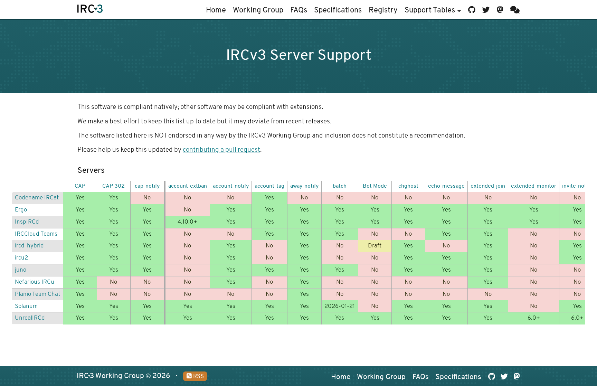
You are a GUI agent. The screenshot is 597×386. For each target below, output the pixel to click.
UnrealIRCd (30, 318)
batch (340, 186)
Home (216, 10)
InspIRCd (27, 222)
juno (20, 270)
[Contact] (514, 9)
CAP (80, 186)
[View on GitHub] (471, 9)
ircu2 (21, 258)
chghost (408, 186)
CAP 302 (113, 186)
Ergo (21, 210)
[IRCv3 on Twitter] (486, 9)
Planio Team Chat (37, 294)
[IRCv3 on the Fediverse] (500, 9)
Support (430, 10)
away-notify (304, 186)
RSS (198, 376)
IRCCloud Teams (36, 234)
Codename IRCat (37, 198)
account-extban (187, 186)
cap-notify (147, 186)
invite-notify (577, 186)
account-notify (231, 186)
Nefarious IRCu (34, 282)
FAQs (298, 10)
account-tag (269, 186)
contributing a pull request (221, 150)
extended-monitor (533, 186)
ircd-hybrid (29, 246)
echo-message (446, 186)
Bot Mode (375, 186)
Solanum (26, 306)
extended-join (488, 186)
